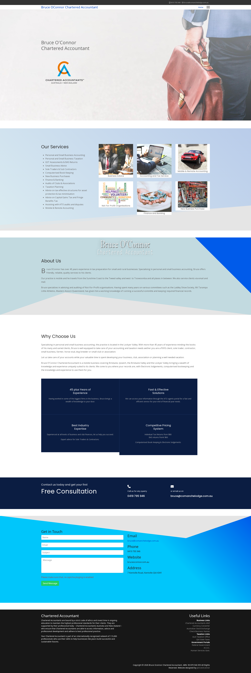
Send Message (50, 583)
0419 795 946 (176, 2)
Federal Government (201, 645)
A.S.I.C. (207, 647)
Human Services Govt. (200, 650)
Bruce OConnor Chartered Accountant (69, 7)
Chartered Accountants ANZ (197, 623)
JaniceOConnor (203, 667)
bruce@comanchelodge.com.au (196, 2)
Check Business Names (200, 631)
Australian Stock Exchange (198, 628)
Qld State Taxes (203, 639)
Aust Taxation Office (201, 637)
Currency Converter (201, 626)
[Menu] (208, 7)
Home (200, 7)
